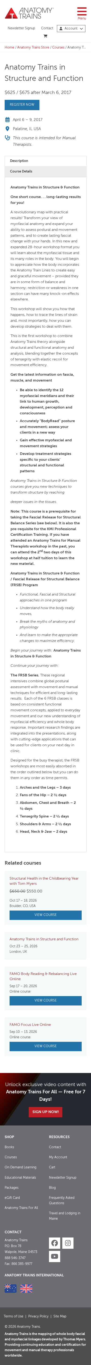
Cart (52, 1167)
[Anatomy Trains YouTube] (54, 1256)
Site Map (59, 1316)
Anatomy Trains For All (21, 1208)
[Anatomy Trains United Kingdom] (26, 1288)
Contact (47, 28)
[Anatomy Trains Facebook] (54, 1243)
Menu (82, 18)
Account (71, 28)
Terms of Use (13, 1316)
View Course (46, 915)
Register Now (22, 104)
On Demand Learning (20, 1167)
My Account (58, 1157)
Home (9, 47)
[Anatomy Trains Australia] (11, 1288)
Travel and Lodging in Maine (64, 1216)
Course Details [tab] (21, 171)
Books (9, 1147)
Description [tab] (19, 161)
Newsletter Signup (21, 28)
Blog (52, 1187)
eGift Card (12, 1198)
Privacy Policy (38, 1316)
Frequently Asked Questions (61, 1200)
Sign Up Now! (45, 1112)
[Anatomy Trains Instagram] (68, 1243)
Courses (58, 47)
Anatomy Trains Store (33, 47)
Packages (11, 1187)
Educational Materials (20, 1177)
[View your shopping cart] (46, 36)
